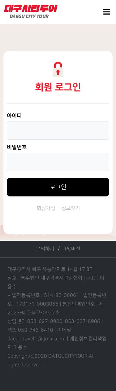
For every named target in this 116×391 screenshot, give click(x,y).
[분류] (106, 12)
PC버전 (72, 249)
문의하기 (45, 249)
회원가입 (46, 208)
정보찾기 (70, 208)
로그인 (58, 187)
